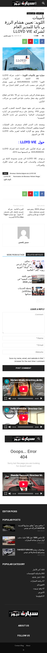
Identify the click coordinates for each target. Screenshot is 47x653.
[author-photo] (24, 239)
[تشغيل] (41, 398)
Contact (17, 645)
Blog (22, 645)
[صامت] (10, 398)
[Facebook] (41, 41)
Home (42, 9)
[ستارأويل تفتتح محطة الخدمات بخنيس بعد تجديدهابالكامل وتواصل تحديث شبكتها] (38, 291)
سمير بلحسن (7, 36)
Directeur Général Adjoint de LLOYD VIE (23, 173)
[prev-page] (42, 300)
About (28, 645)
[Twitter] (36, 41)
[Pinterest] (30, 41)
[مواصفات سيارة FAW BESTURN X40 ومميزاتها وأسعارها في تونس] (9, 552)
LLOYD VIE (7, 176)
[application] (23, 389)
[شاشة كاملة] (6, 398)
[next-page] (38, 300)
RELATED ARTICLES (35, 255)
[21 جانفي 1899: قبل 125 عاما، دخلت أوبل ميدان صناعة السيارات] (9, 540)
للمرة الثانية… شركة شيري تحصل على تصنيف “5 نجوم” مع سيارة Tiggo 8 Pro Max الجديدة (13, 213)
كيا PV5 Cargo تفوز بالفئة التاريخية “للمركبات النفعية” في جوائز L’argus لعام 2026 (30, 279)
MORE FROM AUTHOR (15, 255)
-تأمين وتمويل (31, 13)
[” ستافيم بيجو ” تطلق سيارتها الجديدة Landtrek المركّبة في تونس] (9, 527)
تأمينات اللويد (7, 179)
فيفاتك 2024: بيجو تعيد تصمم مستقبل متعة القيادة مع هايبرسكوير (35, 212)
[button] (35, 3)
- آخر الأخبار (34, 9)
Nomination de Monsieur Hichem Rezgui (26, 176)
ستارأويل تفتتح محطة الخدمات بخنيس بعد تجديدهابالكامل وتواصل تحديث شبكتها (31, 291)
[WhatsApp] (24, 41)
